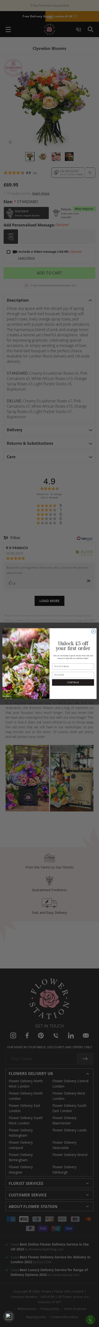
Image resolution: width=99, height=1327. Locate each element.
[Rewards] (8, 1316)
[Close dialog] (93, 631)
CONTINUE (73, 682)
